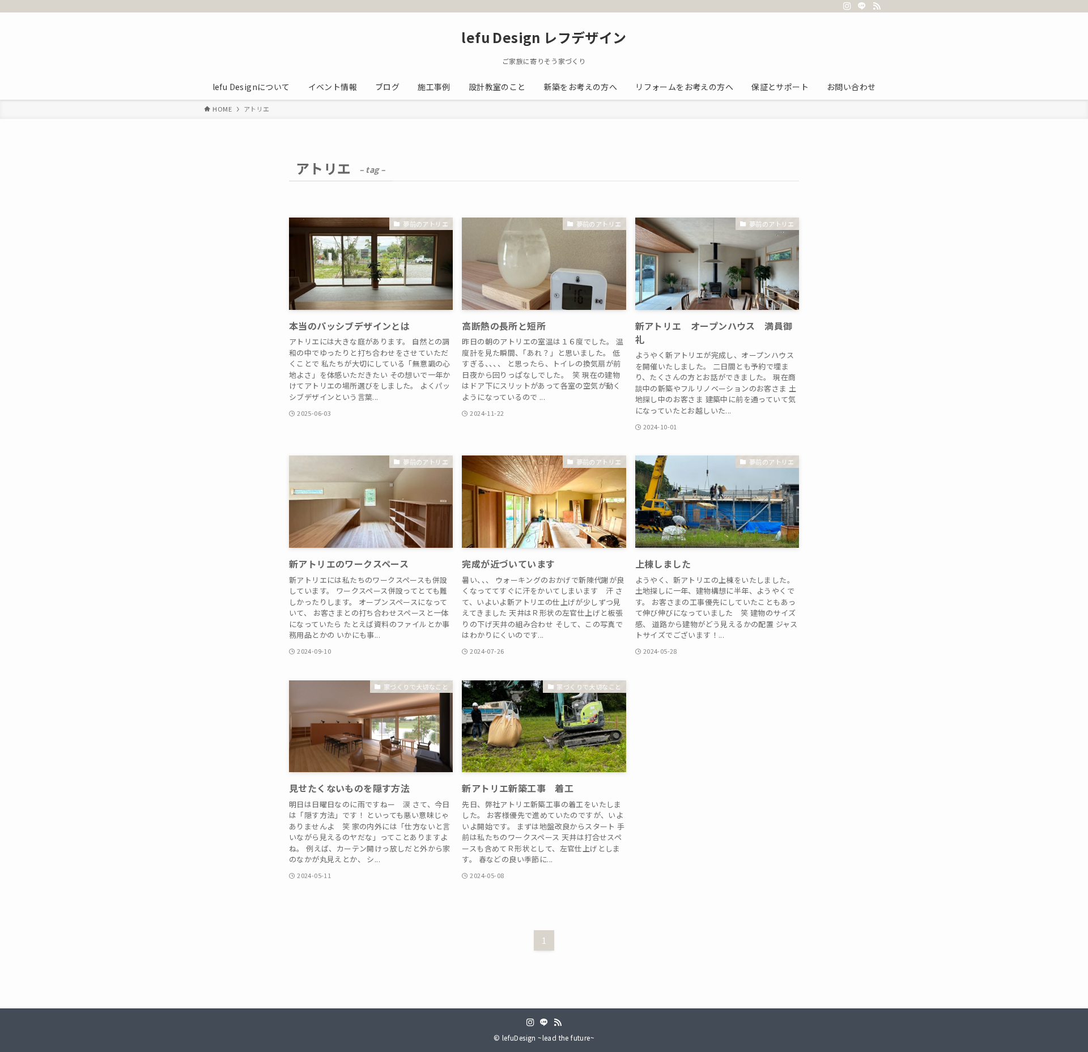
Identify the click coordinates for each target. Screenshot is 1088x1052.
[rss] (876, 6)
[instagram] (847, 6)
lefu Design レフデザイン (543, 37)
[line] (862, 6)
